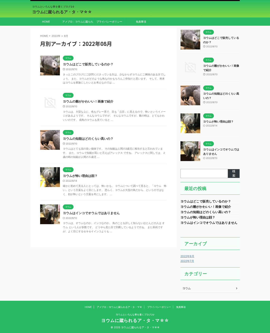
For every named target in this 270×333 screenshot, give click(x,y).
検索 (233, 173)
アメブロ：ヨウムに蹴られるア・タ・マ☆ (77, 23)
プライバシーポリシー (109, 21)
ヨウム (186, 288)
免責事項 (141, 21)
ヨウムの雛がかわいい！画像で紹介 (88, 101)
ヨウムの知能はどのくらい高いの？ (88, 138)
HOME (46, 21)
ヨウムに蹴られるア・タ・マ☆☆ (62, 11)
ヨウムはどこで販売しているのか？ (88, 64)
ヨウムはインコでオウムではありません (91, 213)
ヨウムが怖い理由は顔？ (80, 176)
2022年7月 (187, 261)
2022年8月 (187, 256)
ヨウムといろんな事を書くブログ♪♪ (135, 314)
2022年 (56, 35)
